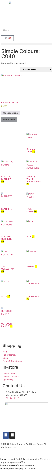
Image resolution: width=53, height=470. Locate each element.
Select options (10, 113)
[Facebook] (6, 435)
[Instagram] (12, 435)
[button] (26, 44)
